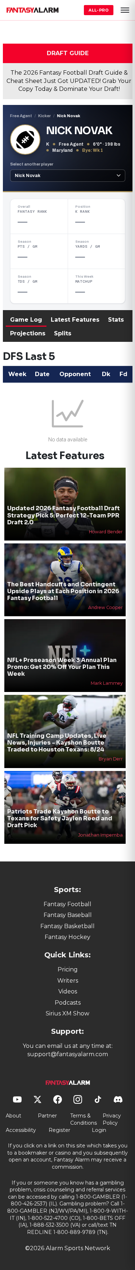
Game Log (26, 319)
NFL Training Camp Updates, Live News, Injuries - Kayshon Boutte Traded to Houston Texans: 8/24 (57, 742)
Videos (67, 991)
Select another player (31, 164)
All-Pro (99, 10)
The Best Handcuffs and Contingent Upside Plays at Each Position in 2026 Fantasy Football (63, 591)
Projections (27, 333)
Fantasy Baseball (68, 915)
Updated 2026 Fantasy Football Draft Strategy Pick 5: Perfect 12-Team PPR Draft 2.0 (63, 515)
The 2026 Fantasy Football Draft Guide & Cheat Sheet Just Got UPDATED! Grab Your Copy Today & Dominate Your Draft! (68, 80)
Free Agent (21, 116)
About (13, 1115)
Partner (47, 1115)
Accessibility (21, 1130)
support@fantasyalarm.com (67, 1054)
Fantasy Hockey (67, 937)
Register (59, 1130)
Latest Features (75, 319)
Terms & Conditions (83, 1119)
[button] (125, 10)
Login (99, 1130)
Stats (116, 319)
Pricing (68, 969)
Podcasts (68, 1002)
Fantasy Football (67, 904)
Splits (62, 333)
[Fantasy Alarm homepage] (32, 10)
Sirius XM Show (67, 1013)
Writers (67, 980)
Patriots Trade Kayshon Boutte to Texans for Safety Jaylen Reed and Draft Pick (59, 818)
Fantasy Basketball (67, 926)
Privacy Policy (112, 1119)
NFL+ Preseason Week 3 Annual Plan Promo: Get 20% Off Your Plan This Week (62, 667)
